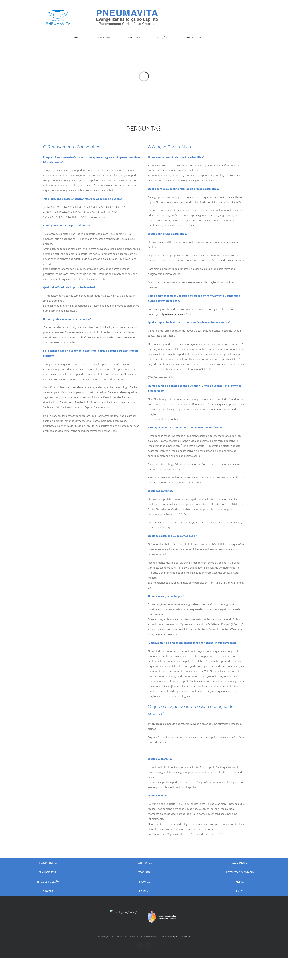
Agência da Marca (181, 936)
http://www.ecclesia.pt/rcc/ (175, 314)
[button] (214, 37)
